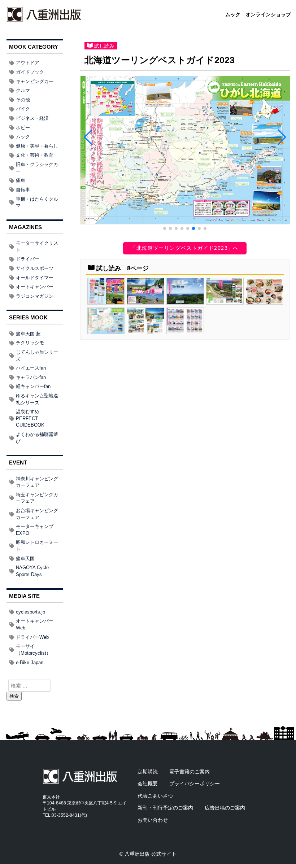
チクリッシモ (30, 342)
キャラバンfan (31, 377)
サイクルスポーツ (34, 268)
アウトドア (27, 62)
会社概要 (148, 783)
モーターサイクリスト (37, 246)
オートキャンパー (34, 286)
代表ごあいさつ (155, 796)
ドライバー (27, 259)
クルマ (23, 90)
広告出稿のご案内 (225, 808)
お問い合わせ (153, 820)
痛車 (20, 180)
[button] (164, 228)
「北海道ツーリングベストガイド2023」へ (185, 248)
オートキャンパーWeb (34, 624)
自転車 (23, 189)
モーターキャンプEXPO (34, 530)
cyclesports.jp (30, 612)
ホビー (23, 127)
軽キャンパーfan (33, 386)
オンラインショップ (268, 15)
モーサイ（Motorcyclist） (33, 649)
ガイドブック (30, 72)
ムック (232, 15)
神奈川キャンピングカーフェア (37, 482)
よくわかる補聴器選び (37, 438)
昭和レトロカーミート (37, 546)
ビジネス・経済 (32, 118)
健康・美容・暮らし (37, 146)
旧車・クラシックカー (37, 168)
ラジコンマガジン (34, 296)
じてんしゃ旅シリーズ (37, 355)
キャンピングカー (34, 81)
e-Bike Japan (29, 662)
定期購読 (148, 771)
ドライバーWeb (32, 637)
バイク (23, 109)
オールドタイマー (34, 277)
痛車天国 (25, 558)
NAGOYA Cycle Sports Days (32, 571)
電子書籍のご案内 (189, 771)
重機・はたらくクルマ (37, 202)
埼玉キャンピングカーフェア (37, 498)
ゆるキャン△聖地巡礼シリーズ (37, 399)
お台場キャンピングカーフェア (37, 514)
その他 (23, 99)
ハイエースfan (31, 368)
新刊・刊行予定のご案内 (165, 808)
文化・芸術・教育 (34, 155)
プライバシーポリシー (194, 783)
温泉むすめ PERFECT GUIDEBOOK (30, 418)
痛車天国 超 (28, 333)
